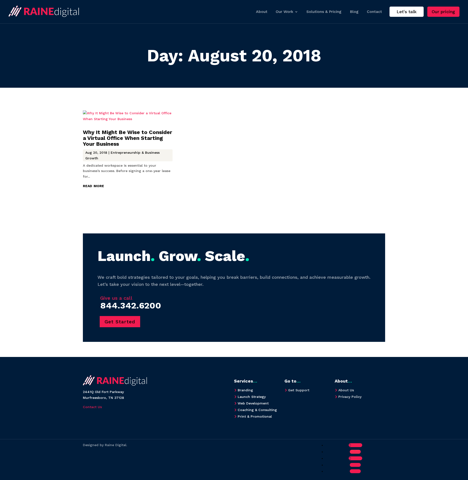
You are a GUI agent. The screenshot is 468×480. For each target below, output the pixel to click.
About (261, 11)
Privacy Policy (349, 397)
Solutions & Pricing (323, 11)
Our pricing (443, 11)
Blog (354, 11)
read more (93, 185)
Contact (374, 11)
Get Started (120, 322)
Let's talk (407, 11)
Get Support (298, 390)
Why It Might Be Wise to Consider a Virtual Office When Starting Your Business (127, 138)
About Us (346, 390)
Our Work (284, 11)
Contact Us (92, 407)
